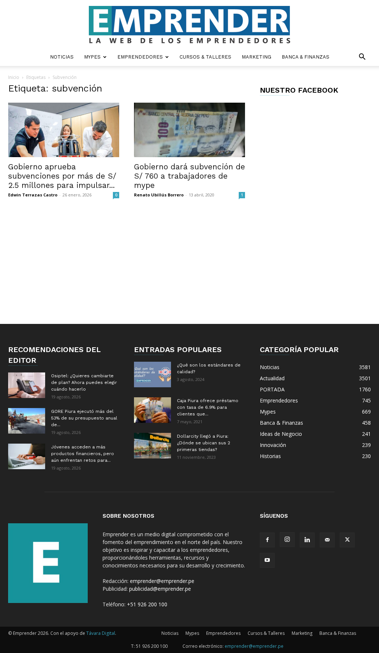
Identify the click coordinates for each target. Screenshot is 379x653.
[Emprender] (189, 24)
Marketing (256, 57)
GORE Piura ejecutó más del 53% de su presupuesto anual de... (84, 418)
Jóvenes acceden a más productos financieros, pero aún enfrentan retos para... (82, 453)
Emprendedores (140, 57)
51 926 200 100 (152, 646)
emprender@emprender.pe (162, 580)
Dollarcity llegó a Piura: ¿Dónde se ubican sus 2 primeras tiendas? (203, 443)
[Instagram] (287, 539)
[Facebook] (267, 540)
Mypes (92, 57)
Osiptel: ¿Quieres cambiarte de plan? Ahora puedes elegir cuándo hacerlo (84, 382)
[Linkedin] (307, 540)
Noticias (62, 57)
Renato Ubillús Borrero (159, 195)
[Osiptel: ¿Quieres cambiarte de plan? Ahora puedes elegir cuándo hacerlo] (26, 385)
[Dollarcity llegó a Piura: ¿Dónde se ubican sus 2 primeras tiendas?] (152, 445)
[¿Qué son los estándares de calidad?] (152, 374)
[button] (362, 57)
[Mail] (327, 540)
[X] (347, 540)
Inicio (13, 77)
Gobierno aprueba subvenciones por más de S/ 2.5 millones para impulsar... (62, 176)
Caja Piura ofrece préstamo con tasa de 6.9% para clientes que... (207, 407)
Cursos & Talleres (205, 57)
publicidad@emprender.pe (160, 588)
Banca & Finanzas (305, 57)
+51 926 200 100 (147, 604)
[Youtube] (267, 560)
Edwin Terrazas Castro (32, 195)
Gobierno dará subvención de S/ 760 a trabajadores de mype (189, 176)
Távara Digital (100, 633)
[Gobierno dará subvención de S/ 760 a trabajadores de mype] (189, 130)
